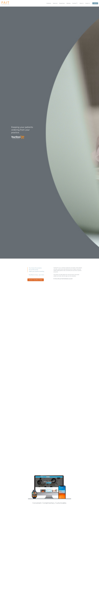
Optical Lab (55, 3)
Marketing (68, 3)
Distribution (48, 3)
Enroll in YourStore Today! (35, 280)
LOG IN (95, 3)
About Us (81, 3)
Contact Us (87, 3)
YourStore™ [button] (74, 3)
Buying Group (62, 3)
